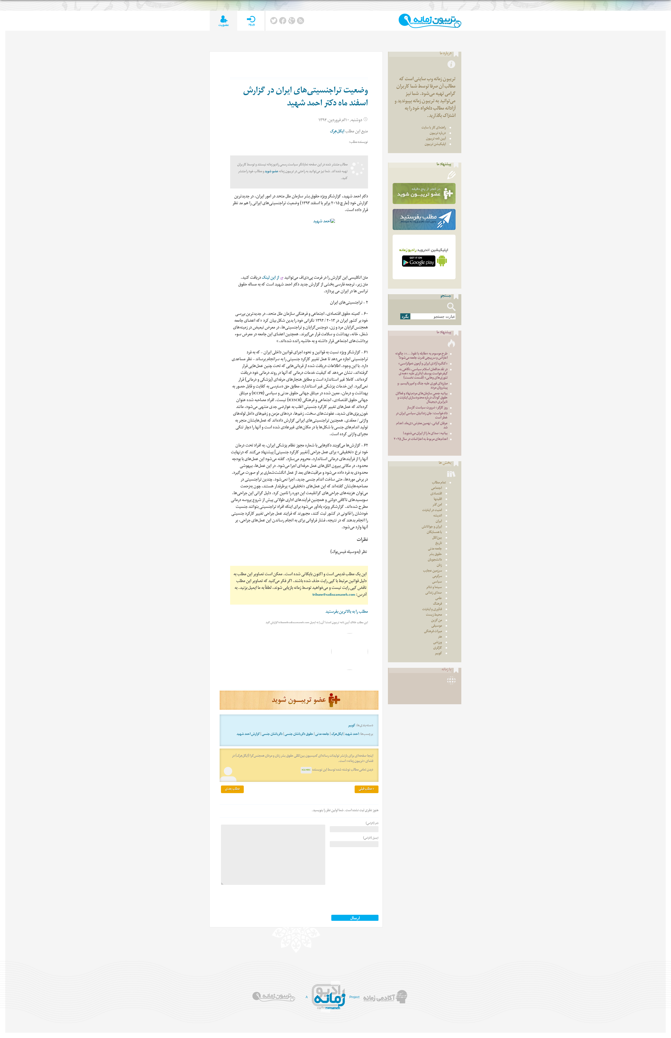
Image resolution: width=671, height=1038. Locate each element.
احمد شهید (352, 734)
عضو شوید (271, 172)
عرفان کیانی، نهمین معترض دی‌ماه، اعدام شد (422, 426)
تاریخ (438, 543)
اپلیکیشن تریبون (435, 144)
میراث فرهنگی (433, 631)
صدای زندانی (433, 593)
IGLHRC (306, 770)
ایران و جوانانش (432, 527)
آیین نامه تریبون (436, 139)
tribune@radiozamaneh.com (333, 595)
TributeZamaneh (430, 21)
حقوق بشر (435, 554)
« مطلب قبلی (366, 789)
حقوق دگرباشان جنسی (299, 734)
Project (354, 997)
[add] (223, 21)
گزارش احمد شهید (248, 734)
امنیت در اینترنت (432, 510)
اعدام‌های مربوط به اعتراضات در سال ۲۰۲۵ (421, 439)
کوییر (351, 726)
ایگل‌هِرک (337, 132)
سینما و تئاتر (434, 587)
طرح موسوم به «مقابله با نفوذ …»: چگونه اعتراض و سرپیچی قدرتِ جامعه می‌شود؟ (421, 356)
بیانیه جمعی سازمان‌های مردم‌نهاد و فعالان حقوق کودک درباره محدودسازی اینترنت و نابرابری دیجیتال (422, 398)
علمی (438, 598)
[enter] (251, 21)
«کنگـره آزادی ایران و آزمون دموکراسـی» (423, 364)
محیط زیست (434, 615)
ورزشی (437, 643)
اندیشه (437, 516)
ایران (439, 521)
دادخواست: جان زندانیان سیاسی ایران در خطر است (422, 416)
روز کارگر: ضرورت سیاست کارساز (427, 408)
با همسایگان (434, 532)
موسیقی (436, 626)
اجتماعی (436, 488)
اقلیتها (438, 499)
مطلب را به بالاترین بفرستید (347, 612)
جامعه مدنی (322, 734)
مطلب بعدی (232, 789)
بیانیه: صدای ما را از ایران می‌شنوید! (425, 434)
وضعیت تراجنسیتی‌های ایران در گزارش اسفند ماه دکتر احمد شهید (305, 98)
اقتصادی (436, 494)
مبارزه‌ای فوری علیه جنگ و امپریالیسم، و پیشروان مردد (422, 386)
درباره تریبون (438, 133)
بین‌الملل (437, 538)
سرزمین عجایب (432, 571)
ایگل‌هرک (337, 734)
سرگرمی (437, 576)
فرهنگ (437, 604)
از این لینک (270, 278)
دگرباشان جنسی (272, 734)
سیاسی (437, 582)
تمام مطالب (439, 483)
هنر (440, 637)
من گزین (436, 620)
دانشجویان (435, 560)
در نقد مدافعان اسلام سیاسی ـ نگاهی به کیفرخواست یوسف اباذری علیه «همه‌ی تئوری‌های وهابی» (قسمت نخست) (423, 374)
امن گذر (437, 505)
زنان (439, 565)
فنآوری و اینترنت (432, 609)
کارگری (437, 648)
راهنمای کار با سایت (433, 128)
